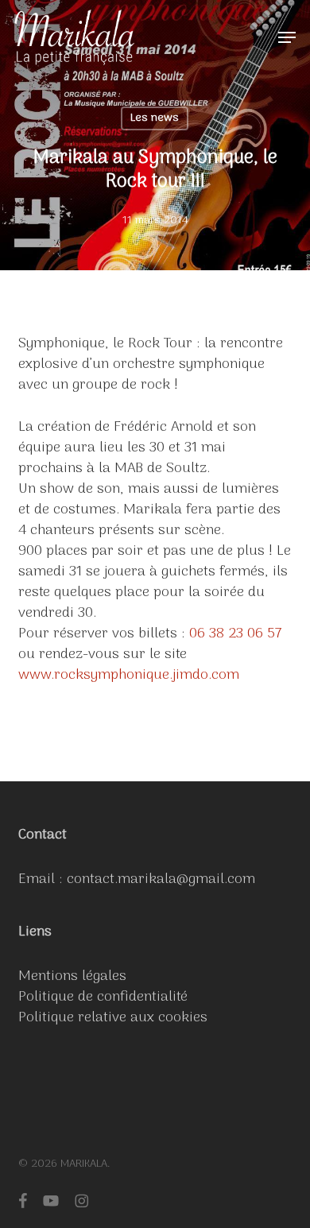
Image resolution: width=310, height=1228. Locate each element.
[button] (287, 37)
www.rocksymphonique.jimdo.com (128, 675)
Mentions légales (72, 976)
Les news (154, 118)
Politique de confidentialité (103, 997)
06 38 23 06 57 (235, 633)
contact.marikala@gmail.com (161, 879)
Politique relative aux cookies (112, 1017)
